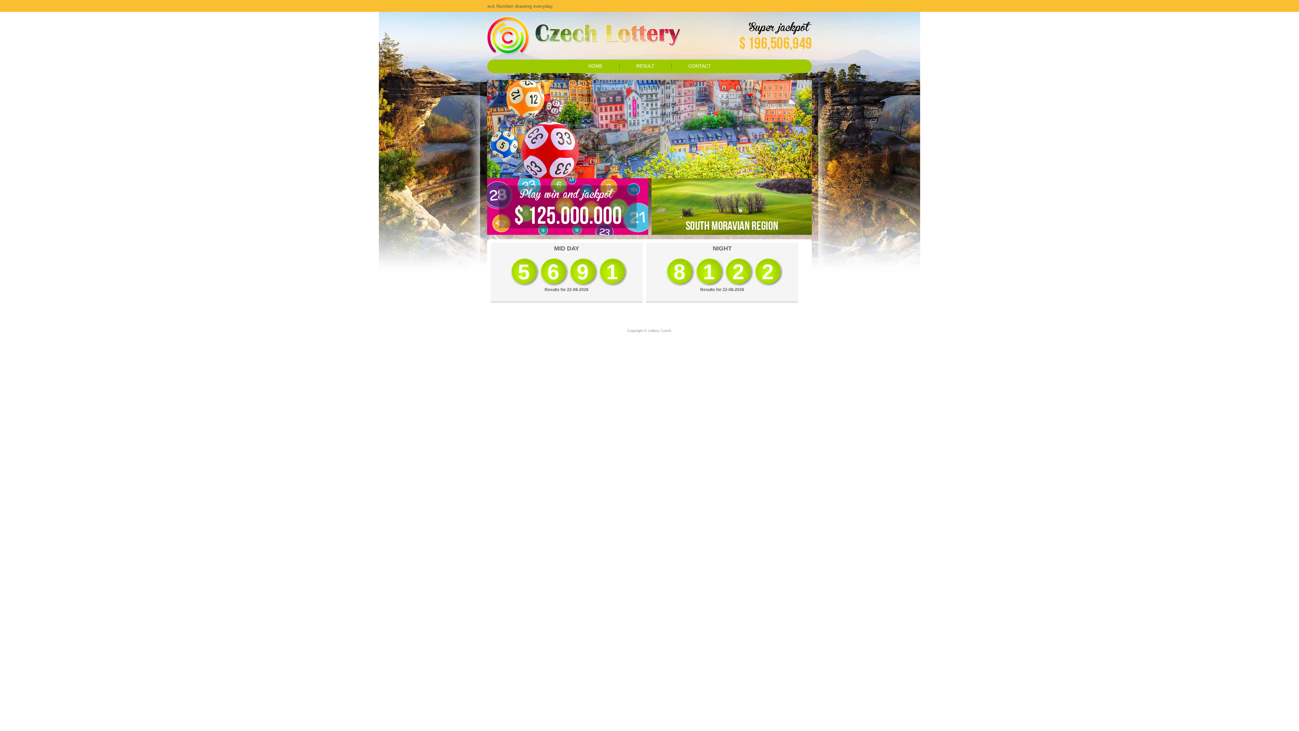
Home (595, 66)
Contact (699, 66)
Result (645, 66)
